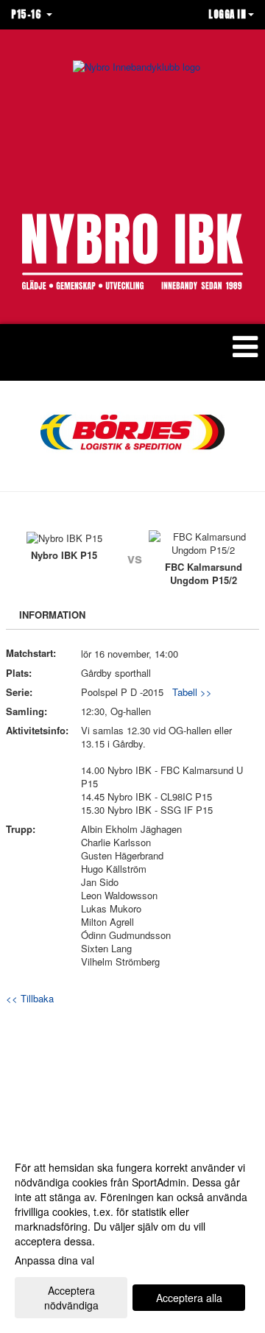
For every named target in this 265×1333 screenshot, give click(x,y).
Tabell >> (192, 692)
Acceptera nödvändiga (71, 1297)
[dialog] (132, 1235)
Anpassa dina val (54, 1260)
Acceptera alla (189, 1297)
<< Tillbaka (30, 998)
